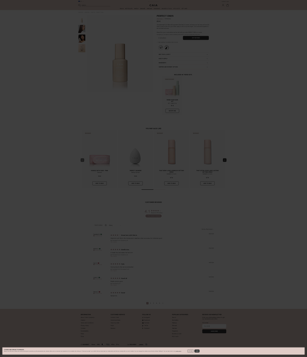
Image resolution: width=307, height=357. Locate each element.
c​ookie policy (178, 351)
